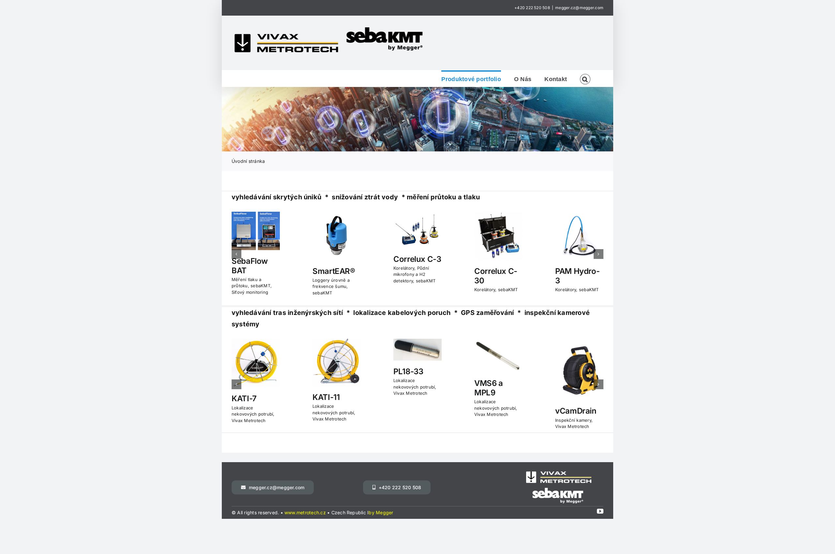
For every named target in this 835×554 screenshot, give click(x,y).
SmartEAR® (333, 271)
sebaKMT (260, 285)
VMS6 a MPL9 (488, 387)
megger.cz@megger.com (579, 7)
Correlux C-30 (495, 275)
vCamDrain (576, 411)
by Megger (381, 512)
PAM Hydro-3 (577, 275)
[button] (585, 78)
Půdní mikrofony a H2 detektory (411, 274)
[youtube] (600, 511)
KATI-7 (244, 398)
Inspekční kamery (573, 420)
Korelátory (403, 268)
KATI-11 (326, 397)
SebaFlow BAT (250, 265)
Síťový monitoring (250, 292)
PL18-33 (408, 371)
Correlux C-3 (417, 259)
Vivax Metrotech (249, 420)
